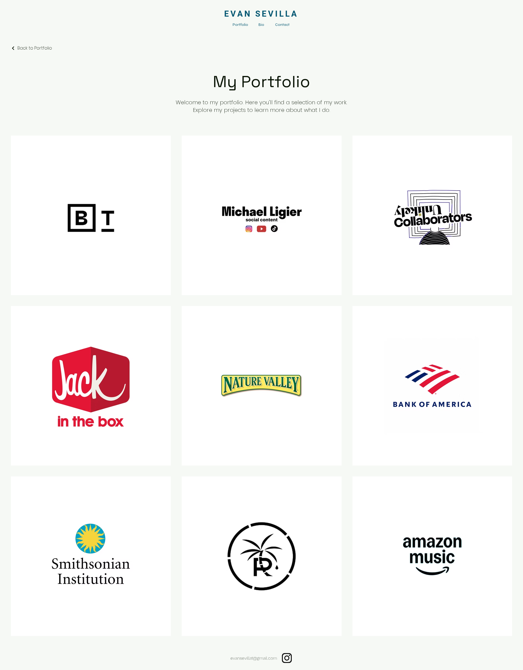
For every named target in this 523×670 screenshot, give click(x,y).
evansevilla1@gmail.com (253, 658)
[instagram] (287, 658)
